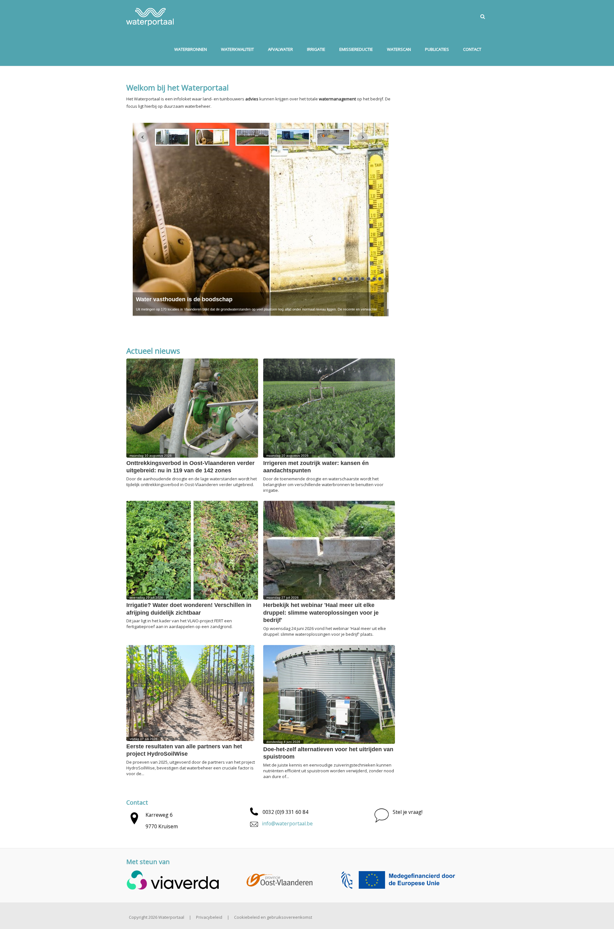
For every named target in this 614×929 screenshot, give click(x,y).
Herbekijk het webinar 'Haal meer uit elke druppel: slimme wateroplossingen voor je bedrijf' (321, 612)
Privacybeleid (209, 917)
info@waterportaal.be (287, 823)
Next (362, 137)
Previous (143, 137)
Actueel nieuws (153, 350)
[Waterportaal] (150, 16)
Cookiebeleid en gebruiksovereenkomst (273, 917)
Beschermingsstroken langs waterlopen (190, 299)
